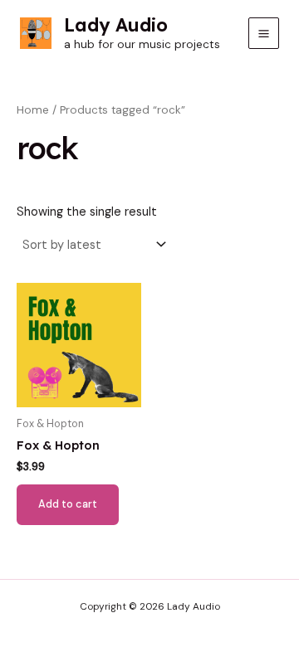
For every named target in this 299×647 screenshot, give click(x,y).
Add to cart (67, 504)
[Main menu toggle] (263, 32)
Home (33, 110)
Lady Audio (116, 24)
